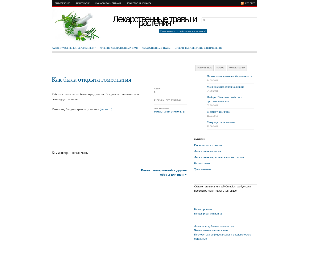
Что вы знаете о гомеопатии (211, 230)
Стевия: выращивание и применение (198, 47)
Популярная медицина (208, 213)
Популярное (204, 68)
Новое (220, 68)
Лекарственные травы (156, 47)
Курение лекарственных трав (119, 47)
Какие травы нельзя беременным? (73, 47)
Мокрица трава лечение (221, 122)
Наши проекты (203, 209)
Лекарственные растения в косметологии (219, 157)
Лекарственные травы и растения (154, 21)
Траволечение (62, 3)
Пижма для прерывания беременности (229, 76)
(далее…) (105, 109)
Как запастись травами (108, 3)
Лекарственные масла (139, 3)
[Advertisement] (119, 66)
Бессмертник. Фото (218, 112)
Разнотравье (83, 3)
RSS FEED (250, 3)
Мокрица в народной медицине (225, 87)
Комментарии (237, 68)
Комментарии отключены (169, 112)
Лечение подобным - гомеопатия (214, 226)
